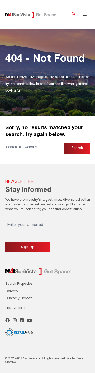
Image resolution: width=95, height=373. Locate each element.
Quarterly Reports (18, 298)
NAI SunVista (35, 15)
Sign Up (27, 247)
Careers (11, 291)
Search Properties (18, 284)
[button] (73, 14)
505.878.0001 (15, 308)
